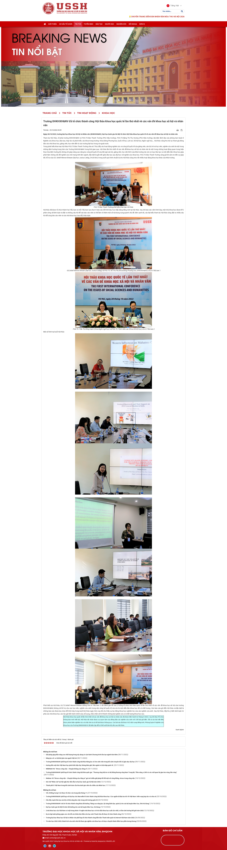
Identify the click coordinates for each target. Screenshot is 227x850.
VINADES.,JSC (110, 841)
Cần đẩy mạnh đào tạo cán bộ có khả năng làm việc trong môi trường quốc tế (72, 800)
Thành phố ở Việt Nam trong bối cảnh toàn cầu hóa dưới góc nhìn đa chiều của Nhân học (75, 785)
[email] (54, 845)
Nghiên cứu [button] (121, 24)
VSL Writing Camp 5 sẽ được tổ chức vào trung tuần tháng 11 (66, 793)
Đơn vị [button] (142, 24)
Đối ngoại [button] (133, 24)
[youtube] (49, 845)
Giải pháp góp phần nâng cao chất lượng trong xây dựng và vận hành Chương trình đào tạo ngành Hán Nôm (82, 754)
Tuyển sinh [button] (88, 24)
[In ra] (178, 130)
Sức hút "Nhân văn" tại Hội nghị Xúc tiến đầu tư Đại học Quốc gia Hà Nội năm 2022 (73, 782)
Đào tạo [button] (99, 24)
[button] (173, 5)
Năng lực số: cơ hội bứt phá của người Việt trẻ (61, 758)
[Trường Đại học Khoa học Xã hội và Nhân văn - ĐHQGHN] (48, 8)
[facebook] (45, 845)
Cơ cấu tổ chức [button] (65, 24)
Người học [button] (109, 24)
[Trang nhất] (45, 24)
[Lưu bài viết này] (182, 130)
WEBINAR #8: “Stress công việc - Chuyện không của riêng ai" (66, 769)
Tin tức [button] (78, 24)
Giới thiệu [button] (52, 24)
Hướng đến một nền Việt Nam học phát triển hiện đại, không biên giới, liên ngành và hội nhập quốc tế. (79, 765)
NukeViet (94, 841)
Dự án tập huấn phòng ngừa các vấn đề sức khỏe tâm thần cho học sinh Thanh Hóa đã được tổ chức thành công (83, 814)
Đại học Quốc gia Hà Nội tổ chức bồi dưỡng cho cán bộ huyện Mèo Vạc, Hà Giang (73, 807)
